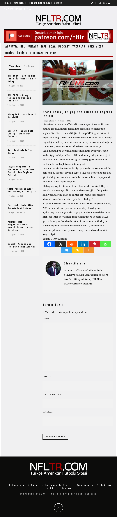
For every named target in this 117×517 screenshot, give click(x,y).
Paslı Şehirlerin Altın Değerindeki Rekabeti (20, 206)
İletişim (105, 485)
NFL (22, 46)
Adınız (47, 377)
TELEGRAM (36, 53)
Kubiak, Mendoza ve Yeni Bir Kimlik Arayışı (21, 245)
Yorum (46, 318)
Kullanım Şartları (57, 485)
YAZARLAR (78, 46)
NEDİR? (9, 53)
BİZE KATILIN (20, 3)
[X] (60, 244)
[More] (88, 250)
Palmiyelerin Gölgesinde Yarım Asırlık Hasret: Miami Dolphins (20, 226)
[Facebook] (49, 244)
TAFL (43, 46)
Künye (35, 485)
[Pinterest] (94, 244)
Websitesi (48, 412)
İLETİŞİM (19, 9)
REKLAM (27, 9)
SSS (52, 488)
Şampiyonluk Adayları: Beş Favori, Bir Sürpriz (21, 190)
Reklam (66, 488)
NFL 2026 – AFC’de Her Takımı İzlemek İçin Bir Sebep (21, 78)
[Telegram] (66, 250)
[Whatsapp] (105, 244)
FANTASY (32, 46)
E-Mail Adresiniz (52, 394)
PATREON (51, 53)
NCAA (52, 46)
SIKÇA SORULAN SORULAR (39, 3)
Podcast (29, 66)
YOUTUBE (8, 9)
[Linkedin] (83, 244)
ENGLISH (8, 3)
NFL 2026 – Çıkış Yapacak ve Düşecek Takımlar (19, 97)
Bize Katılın (85, 485)
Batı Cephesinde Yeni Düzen (20, 151)
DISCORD (57, 3)
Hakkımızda (17, 485)
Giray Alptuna (48, 121)
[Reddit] (72, 244)
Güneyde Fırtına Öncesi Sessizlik (21, 116)
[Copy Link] (77, 250)
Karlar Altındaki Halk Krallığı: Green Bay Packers (20, 133)
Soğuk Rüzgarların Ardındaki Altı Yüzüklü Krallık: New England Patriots (21, 170)
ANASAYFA (11, 46)
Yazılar (15, 66)
